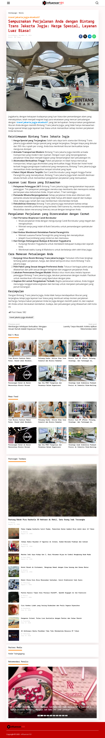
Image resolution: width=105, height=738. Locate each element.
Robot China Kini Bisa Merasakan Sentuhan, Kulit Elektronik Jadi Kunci (51, 580)
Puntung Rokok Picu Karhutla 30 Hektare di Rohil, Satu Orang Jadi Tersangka (46, 520)
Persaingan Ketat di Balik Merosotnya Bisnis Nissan (19, 384)
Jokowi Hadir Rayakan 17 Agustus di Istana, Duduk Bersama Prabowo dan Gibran (54, 542)
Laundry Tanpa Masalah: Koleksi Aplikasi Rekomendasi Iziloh (80, 326)
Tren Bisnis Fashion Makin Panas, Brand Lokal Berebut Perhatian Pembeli (19, 360)
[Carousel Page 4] (48, 715)
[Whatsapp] (94, 36)
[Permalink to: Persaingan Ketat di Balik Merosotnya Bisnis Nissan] (22, 373)
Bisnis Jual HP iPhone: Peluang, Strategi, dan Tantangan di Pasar (82, 360)
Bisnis (10, 37)
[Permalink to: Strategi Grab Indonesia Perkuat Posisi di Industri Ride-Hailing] (83, 373)
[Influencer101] (53, 3)
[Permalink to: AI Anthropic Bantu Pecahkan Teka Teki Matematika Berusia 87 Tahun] (13, 635)
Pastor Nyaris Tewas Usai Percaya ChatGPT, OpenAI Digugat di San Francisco (53, 593)
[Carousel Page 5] (51, 715)
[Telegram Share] (90, 36)
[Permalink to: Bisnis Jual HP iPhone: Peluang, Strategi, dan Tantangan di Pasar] (83, 348)
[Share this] (81, 36)
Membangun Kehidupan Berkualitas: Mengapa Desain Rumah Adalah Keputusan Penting (27, 326)
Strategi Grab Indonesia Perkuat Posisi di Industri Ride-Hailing (82, 384)
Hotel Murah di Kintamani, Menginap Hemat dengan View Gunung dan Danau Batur (54, 567)
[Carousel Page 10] (66, 715)
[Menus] (8, 3)
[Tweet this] (85, 36)
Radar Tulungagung (16, 653)
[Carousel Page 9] (63, 715)
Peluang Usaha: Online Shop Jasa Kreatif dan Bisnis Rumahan (52, 360)
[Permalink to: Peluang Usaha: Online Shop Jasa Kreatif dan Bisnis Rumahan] (52, 348)
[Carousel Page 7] (57, 715)
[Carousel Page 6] (54, 715)
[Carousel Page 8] (60, 715)
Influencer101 (26, 734)
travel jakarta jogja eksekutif (24, 17)
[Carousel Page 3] (45, 715)
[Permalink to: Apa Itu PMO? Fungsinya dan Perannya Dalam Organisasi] (52, 373)
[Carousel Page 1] (38, 715)
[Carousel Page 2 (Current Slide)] (41, 715)
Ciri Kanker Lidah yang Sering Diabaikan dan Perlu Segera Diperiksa (50, 605)
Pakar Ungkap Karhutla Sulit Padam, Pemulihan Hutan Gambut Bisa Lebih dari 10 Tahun (57, 529)
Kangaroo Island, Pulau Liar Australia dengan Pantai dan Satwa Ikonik (51, 618)
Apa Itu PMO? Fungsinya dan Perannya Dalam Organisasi (50, 384)
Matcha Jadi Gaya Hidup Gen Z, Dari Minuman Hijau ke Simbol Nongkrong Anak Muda (56, 554)
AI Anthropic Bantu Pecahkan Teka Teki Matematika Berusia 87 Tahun (50, 631)
